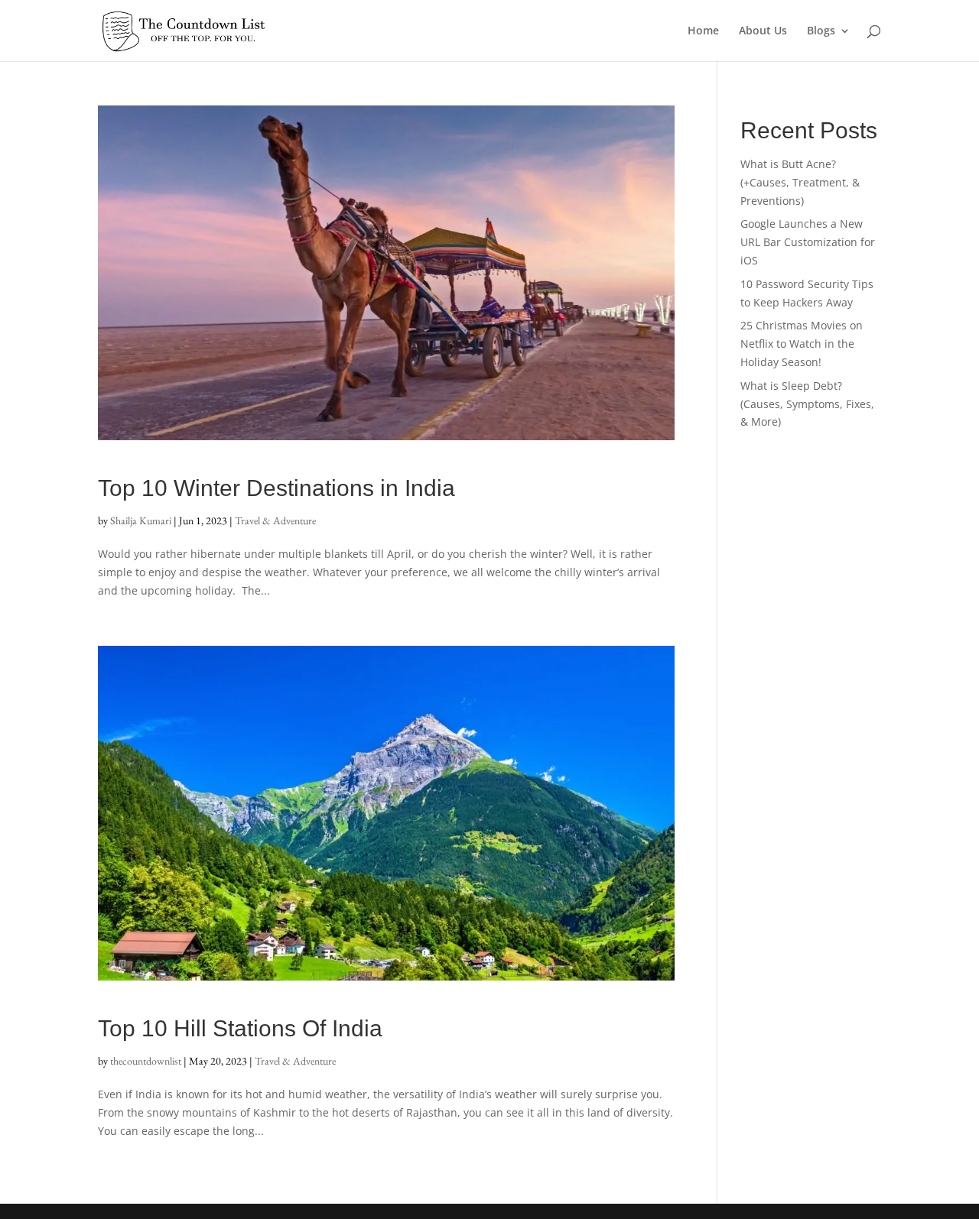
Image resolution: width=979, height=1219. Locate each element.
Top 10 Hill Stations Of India (240, 1028)
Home (703, 31)
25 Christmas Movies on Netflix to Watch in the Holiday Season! (801, 343)
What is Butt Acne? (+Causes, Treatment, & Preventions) (800, 182)
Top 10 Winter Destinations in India (276, 488)
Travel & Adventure (275, 520)
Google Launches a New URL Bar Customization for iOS (807, 241)
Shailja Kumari (140, 520)
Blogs (821, 31)
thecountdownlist (145, 1061)
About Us (763, 31)
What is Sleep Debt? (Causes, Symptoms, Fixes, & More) (807, 404)
